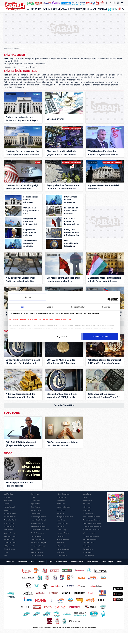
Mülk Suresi (87, 507)
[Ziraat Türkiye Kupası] (120, 9)
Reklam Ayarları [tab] (78, 307)
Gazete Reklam (61, 562)
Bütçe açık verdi (55, 119)
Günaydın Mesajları (89, 533)
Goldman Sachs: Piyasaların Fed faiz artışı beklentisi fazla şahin (23, 153)
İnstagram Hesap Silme (65, 517)
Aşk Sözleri (60, 536)
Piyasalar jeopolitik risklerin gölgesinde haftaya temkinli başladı (61, 153)
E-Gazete (41, 562)
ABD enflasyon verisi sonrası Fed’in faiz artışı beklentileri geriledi (21, 280)
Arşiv (50, 562)
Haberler (7, 49)
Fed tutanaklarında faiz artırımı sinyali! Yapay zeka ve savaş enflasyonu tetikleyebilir (71, 243)
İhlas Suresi (87, 504)
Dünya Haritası (62, 556)
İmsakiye (7, 510)
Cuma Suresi (61, 497)
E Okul (33, 497)
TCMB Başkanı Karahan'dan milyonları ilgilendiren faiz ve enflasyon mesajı (103, 153)
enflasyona (48, 84)
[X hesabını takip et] (110, 2)
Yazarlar (102, 9)
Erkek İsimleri (61, 546)
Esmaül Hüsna (88, 549)
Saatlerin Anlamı (88, 543)
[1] (81, 79)
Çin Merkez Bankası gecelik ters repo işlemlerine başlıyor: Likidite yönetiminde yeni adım (63, 280)
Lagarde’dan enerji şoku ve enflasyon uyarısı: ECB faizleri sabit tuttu (29, 232)
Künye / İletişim (107, 562)
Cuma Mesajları (88, 556)
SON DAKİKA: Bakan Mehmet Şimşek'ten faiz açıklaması (21, 444)
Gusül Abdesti (88, 513)
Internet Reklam (77, 562)
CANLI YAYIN (101, 3)
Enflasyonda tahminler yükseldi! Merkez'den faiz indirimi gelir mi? (23, 362)
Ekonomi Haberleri (37, 556)
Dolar (6, 552)
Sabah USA (10, 562)
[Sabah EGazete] (115, 524)
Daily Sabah (22, 562)
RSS (32, 562)
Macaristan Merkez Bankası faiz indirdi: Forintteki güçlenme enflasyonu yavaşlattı (104, 280)
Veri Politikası (8, 494)
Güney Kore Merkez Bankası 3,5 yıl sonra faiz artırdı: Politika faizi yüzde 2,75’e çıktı (71, 232)
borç (79, 74)
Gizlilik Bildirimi (92, 562)
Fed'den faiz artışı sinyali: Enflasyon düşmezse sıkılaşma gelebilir (22, 119)
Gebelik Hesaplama (37, 533)
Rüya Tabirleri (35, 504)
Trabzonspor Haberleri (38, 526)
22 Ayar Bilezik (9, 546)
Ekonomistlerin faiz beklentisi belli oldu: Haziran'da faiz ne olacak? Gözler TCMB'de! (72, 211)
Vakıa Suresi (87, 494)
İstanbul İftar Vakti (10, 517)
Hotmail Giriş (61, 530)
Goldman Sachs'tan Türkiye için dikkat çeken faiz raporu (22, 187)
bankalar (74, 82)
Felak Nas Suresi (62, 523)
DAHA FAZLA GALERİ (64, 405)
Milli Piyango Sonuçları (38, 543)
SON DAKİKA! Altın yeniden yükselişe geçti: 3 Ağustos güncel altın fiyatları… (61, 362)
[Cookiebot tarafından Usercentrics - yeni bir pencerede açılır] (107, 300)
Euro (5, 556)
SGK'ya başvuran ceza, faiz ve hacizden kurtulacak (62, 444)
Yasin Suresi (61, 500)
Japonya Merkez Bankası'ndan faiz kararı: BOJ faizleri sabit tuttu (63, 187)
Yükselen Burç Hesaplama (40, 530)
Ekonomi (55, 9)
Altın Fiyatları (8, 530)
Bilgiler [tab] (50, 307)
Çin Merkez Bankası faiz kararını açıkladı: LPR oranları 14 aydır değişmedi (71, 221)
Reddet (27, 297)
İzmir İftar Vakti (9, 523)
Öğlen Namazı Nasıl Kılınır (92, 526)
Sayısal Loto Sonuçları (38, 546)
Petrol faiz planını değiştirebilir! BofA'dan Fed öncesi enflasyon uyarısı (104, 362)
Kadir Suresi (87, 510)
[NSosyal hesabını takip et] (114, 2)
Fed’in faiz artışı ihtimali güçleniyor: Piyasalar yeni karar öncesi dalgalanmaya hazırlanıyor (30, 200)
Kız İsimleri (60, 552)
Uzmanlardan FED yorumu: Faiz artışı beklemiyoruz (31, 211)
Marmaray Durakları (89, 539)
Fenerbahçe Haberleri (38, 520)
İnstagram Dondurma (64, 507)
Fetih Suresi (61, 526)
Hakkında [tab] (106, 307)
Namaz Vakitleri (9, 507)
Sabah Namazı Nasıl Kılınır (92, 523)
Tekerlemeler (87, 500)
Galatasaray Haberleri (38, 517)
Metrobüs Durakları (63, 533)
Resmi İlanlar (89, 9)
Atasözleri (60, 543)
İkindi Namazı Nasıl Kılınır (91, 530)
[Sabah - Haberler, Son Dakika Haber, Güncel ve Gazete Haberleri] (14, 6)
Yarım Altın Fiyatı (10, 536)
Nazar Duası (61, 520)
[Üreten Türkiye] (78, 3)
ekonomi (13, 74)
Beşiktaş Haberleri (37, 523)
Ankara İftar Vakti (10, 520)
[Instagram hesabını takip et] (118, 2)
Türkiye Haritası (36, 549)
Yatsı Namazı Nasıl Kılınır (91, 517)
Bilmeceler (60, 513)
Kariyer (119, 562)
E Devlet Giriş (35, 500)
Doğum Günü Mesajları (91, 536)
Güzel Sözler (61, 510)
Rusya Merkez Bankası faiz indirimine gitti (30, 221)
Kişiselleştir (62, 336)
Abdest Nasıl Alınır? (63, 539)
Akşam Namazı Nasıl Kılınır (92, 520)
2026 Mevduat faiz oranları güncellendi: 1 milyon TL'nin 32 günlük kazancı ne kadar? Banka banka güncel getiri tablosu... (105, 396)
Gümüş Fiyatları (9, 549)
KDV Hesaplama (36, 536)
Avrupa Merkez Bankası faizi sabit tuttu (30, 243)
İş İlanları (7, 497)
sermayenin (69, 77)
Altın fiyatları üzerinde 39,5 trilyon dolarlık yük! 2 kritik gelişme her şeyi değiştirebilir (21, 396)
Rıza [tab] (22, 307)
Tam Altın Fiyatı (9, 539)
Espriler (85, 497)
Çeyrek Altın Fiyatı (10, 533)
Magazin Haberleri (37, 552)
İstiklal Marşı (87, 552)
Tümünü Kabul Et (100, 336)
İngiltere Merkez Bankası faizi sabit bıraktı (103, 187)
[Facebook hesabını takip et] (106, 2)
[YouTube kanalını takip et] (122, 2)
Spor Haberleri (35, 513)
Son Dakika (35, 9)
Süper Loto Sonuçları (38, 539)
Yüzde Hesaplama (63, 494)
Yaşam (64, 9)
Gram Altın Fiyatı (9, 526)
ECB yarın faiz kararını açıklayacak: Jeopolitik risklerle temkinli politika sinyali (71, 200)
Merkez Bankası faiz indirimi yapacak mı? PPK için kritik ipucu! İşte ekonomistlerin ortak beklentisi (63, 396)
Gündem (46, 9)
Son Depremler (36, 510)
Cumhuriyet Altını (10, 543)
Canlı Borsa (35, 494)
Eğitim (71, 9)
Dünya (79, 9)
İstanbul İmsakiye (10, 513)
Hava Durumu (35, 507)
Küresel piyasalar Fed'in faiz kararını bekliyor (20, 484)
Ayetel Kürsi (61, 504)
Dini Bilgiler (87, 546)
